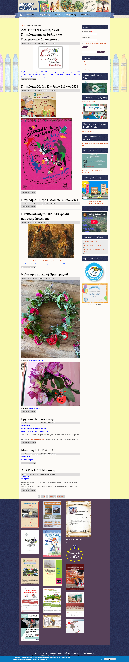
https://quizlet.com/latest (37, 439)
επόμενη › (52, 496)
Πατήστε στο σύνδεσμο (88, 101)
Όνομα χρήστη (87, 31)
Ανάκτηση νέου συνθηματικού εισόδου (95, 43)
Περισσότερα (43, 659)
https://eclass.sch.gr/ (88, 131)
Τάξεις (57, 15)
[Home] (20, 14)
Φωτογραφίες (86, 15)
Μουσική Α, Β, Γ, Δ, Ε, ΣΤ (38, 450)
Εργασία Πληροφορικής (37, 419)
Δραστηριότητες (70, 15)
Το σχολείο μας (45, 15)
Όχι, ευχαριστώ (110, 659)
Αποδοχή (100, 659)
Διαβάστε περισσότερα (29, 79)
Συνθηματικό (86, 37)
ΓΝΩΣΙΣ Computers (48, 656)
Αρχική (23, 25)
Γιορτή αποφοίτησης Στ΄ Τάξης (90, 241)
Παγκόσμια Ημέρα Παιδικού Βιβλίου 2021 (49, 87)
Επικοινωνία (87, 68)
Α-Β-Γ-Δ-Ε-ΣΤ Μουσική (38, 470)
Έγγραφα (86, 62)
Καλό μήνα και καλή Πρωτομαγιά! (44, 274)
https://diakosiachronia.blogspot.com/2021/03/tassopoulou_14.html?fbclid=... (43, 261)
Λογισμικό (86, 64)
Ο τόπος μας (30, 15)
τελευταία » (60, 496)
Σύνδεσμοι (87, 66)
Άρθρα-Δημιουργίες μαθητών (92, 70)
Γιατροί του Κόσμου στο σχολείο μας (92, 245)
